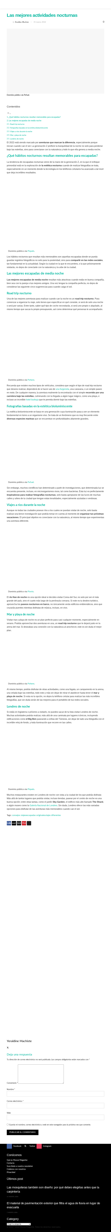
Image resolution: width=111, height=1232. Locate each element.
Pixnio (31, 591)
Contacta (10, 1163)
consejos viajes (19, 815)
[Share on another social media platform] (29, 823)
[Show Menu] (8, 4)
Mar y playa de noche (18, 135)
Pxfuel (31, 482)
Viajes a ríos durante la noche (21, 132)
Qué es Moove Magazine (17, 1160)
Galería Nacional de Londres (43, 805)
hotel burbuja (32, 399)
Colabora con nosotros (16, 1169)
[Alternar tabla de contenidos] (9, 114)
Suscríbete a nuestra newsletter (20, 1166)
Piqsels (31, 251)
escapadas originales (35, 815)
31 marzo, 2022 (40, 22)
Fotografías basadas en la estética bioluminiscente (29, 128)
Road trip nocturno (17, 124)
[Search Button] (103, 4)
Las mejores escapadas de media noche (25, 121)
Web (9, 1113)
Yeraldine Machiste (22, 22)
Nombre (11, 1089)
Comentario (12, 1083)
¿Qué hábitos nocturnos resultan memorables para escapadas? (35, 117)
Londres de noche (17, 139)
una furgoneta (62, 389)
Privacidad (11, 1172)
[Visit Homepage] (55, 4)
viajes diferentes (53, 815)
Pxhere (31, 380)
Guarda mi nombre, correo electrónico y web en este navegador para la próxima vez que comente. (50, 1125)
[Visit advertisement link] (55, 879)
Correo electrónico (15, 1101)
